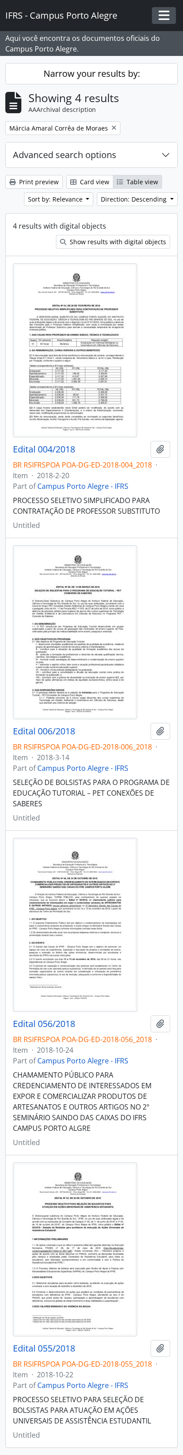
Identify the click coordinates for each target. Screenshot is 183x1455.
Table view (141, 182)
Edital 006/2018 (44, 731)
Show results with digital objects (117, 242)
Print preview (38, 182)
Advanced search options (64, 155)
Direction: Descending (134, 199)
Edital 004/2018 (44, 449)
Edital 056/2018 (44, 1024)
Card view (93, 182)
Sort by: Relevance (56, 199)
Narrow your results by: (92, 73)
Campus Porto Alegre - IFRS (82, 486)
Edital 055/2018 (44, 1348)
